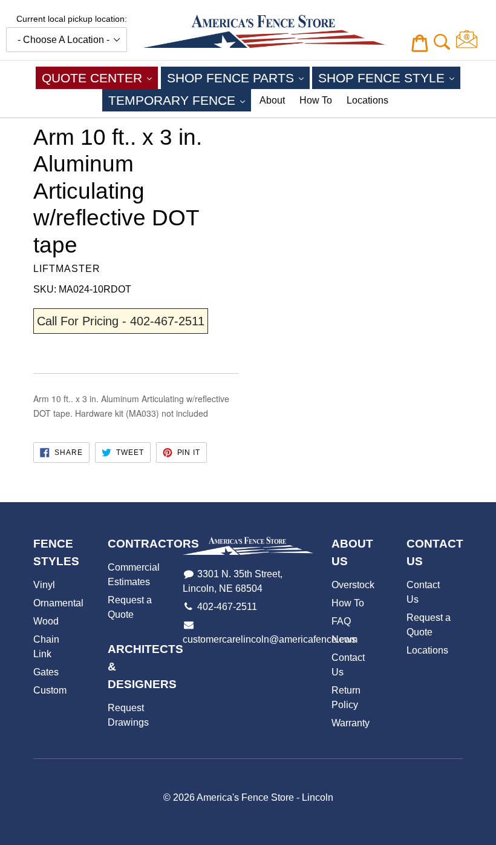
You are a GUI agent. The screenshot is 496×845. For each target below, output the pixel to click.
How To (315, 100)
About (272, 100)
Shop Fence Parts (238, 77)
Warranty (350, 723)
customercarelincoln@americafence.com (270, 639)
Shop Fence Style (389, 77)
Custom (50, 690)
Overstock (352, 585)
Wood (46, 621)
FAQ (341, 621)
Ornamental (58, 603)
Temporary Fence (179, 100)
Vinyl (44, 585)
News (343, 639)
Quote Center (100, 77)
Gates (46, 672)
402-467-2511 (227, 606)
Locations (367, 100)
